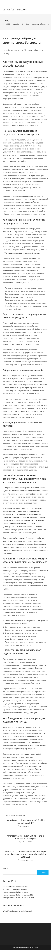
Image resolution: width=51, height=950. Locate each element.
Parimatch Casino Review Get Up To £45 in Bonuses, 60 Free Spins (25, 837)
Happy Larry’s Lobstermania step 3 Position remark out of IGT (25, 821)
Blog (7, 53)
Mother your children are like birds (15, 889)
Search (5, 868)
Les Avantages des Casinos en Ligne (15, 892)
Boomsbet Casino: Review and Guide (15, 886)
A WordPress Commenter (12, 911)
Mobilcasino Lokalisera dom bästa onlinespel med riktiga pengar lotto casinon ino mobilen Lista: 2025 (25, 854)
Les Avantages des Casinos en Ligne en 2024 (18, 895)
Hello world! (27, 911)
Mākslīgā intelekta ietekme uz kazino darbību (18, 898)
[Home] (3, 24)
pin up (25, 161)
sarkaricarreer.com (15, 9)
